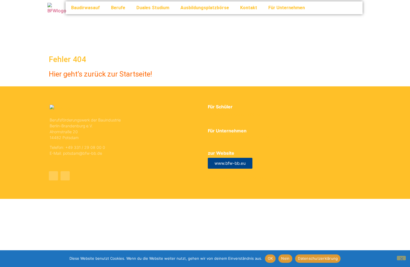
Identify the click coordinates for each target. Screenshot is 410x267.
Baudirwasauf (85, 7)
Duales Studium (152, 7)
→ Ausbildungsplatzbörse (235, 114)
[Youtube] (53, 175)
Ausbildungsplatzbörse (204, 7)
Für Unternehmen (286, 7)
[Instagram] (65, 175)
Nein (285, 258)
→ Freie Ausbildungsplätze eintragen (246, 136)
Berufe (118, 7)
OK (270, 258)
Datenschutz (253, 177)
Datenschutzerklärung (318, 258)
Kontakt (248, 7)
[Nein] (401, 258)
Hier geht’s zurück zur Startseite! (100, 74)
